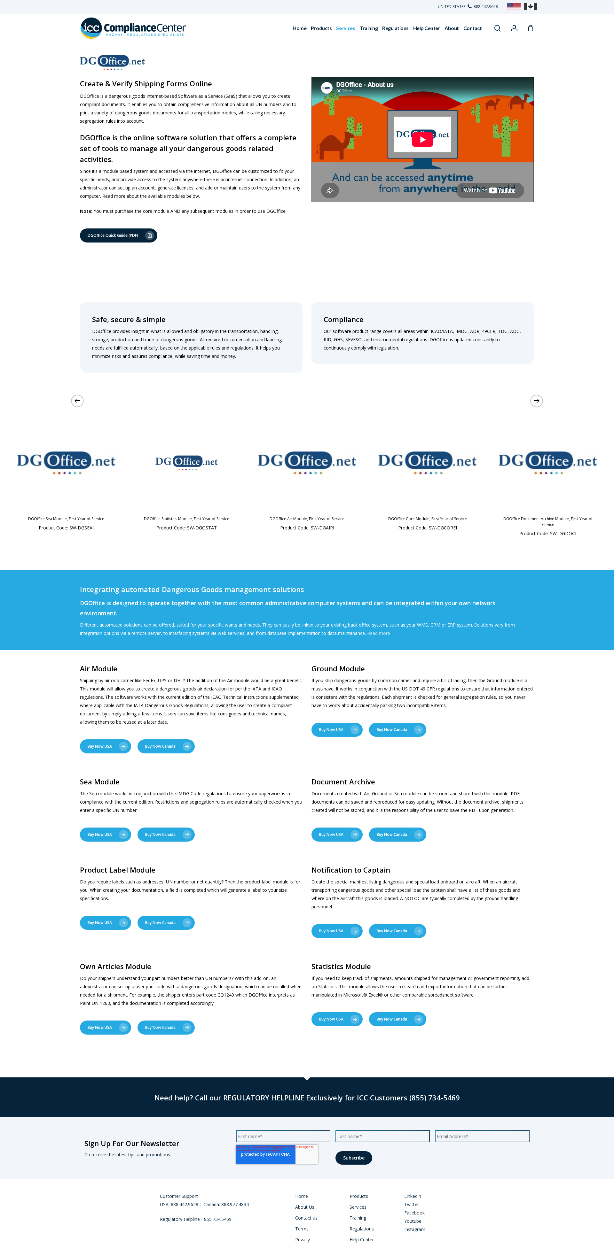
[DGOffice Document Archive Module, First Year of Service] (547, 463)
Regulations (362, 1229)
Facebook (414, 1213)
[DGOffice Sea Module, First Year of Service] (66, 463)
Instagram (414, 1229)
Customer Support (179, 1196)
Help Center (362, 1240)
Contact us (306, 1218)
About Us (304, 1207)
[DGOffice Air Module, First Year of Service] (307, 463)
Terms (302, 1229)
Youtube (412, 1221)
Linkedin (412, 1196)
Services (358, 1207)
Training (358, 1218)
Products (359, 1196)
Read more (378, 633)
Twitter (411, 1204)
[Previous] (77, 400)
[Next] (536, 400)
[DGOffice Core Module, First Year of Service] (427, 463)
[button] (292, 536)
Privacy (302, 1240)
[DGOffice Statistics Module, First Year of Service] (186, 463)
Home (301, 1196)
